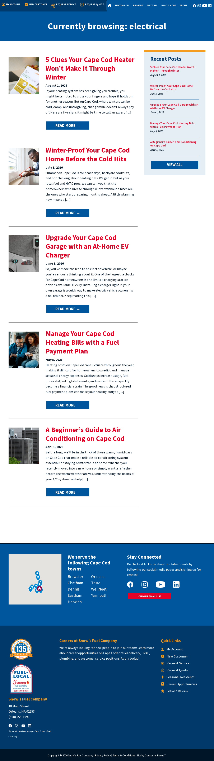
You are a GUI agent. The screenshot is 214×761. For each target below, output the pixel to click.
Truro (95, 582)
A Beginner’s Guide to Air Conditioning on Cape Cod (85, 434)
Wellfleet (99, 589)
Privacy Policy (103, 755)
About (183, 5)
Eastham (75, 595)
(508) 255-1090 (19, 717)
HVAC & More (168, 5)
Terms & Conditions (124, 755)
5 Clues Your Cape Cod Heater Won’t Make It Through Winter (90, 68)
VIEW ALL (174, 164)
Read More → (67, 125)
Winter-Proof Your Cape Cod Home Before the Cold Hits (88, 154)
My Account (13, 4)
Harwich (75, 601)
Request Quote (94, 4)
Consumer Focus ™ (155, 755)
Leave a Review (177, 691)
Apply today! (130, 658)
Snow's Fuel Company (80, 755)
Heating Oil (122, 5)
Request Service (66, 4)
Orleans (97, 576)
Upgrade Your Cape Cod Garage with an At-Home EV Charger (87, 246)
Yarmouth (99, 595)
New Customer (38, 4)
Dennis (73, 589)
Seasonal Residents (181, 677)
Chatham (75, 582)
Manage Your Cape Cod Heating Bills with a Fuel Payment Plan (82, 342)
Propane (138, 5)
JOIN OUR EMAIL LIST (149, 596)
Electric (152, 5)
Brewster (75, 576)
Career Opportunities (182, 684)
